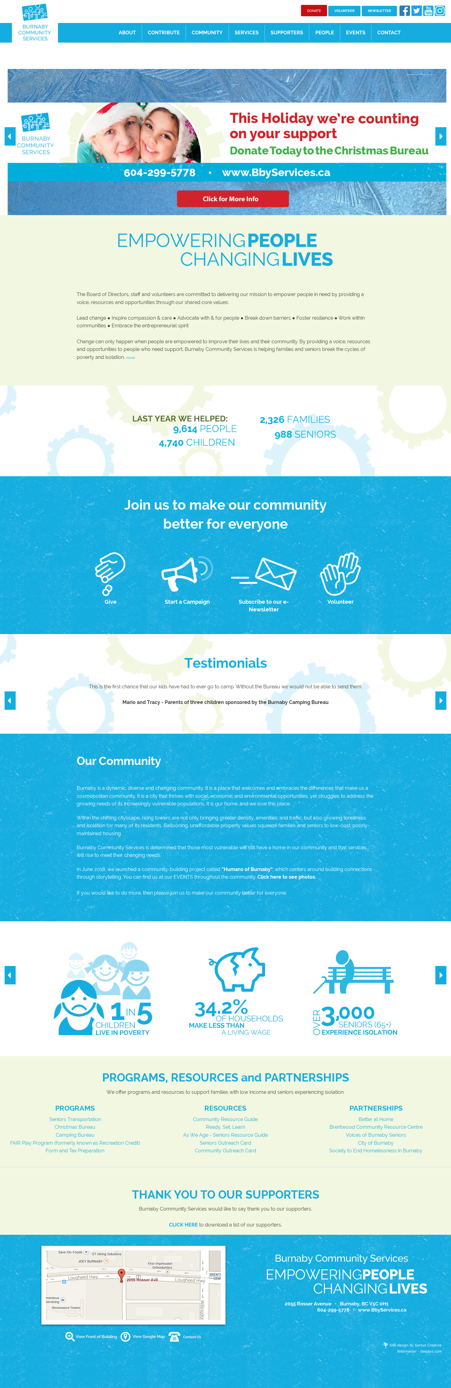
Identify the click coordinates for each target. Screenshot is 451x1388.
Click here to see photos (286, 877)
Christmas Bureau (75, 1127)
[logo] (35, 22)
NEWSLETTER (379, 11)
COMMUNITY (207, 33)
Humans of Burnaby (247, 869)
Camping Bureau (75, 1135)
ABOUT (127, 33)
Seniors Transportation (75, 1119)
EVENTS (355, 33)
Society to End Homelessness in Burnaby (375, 1151)
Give (111, 602)
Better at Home (376, 1119)
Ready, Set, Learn (225, 1127)
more (130, 358)
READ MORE (210, 154)
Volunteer (340, 602)
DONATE (314, 10)
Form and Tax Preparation (75, 1151)
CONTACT (389, 33)
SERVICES (247, 33)
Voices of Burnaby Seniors (376, 1135)
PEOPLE (324, 33)
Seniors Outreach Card (225, 1143)
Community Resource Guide (225, 1119)
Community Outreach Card (225, 1151)
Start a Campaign (187, 602)
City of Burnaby (376, 1143)
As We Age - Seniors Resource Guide (225, 1135)
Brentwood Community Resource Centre (376, 1127)
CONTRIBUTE (164, 33)
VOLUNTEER (344, 11)
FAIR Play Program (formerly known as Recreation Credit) (75, 1143)
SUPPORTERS (287, 33)
